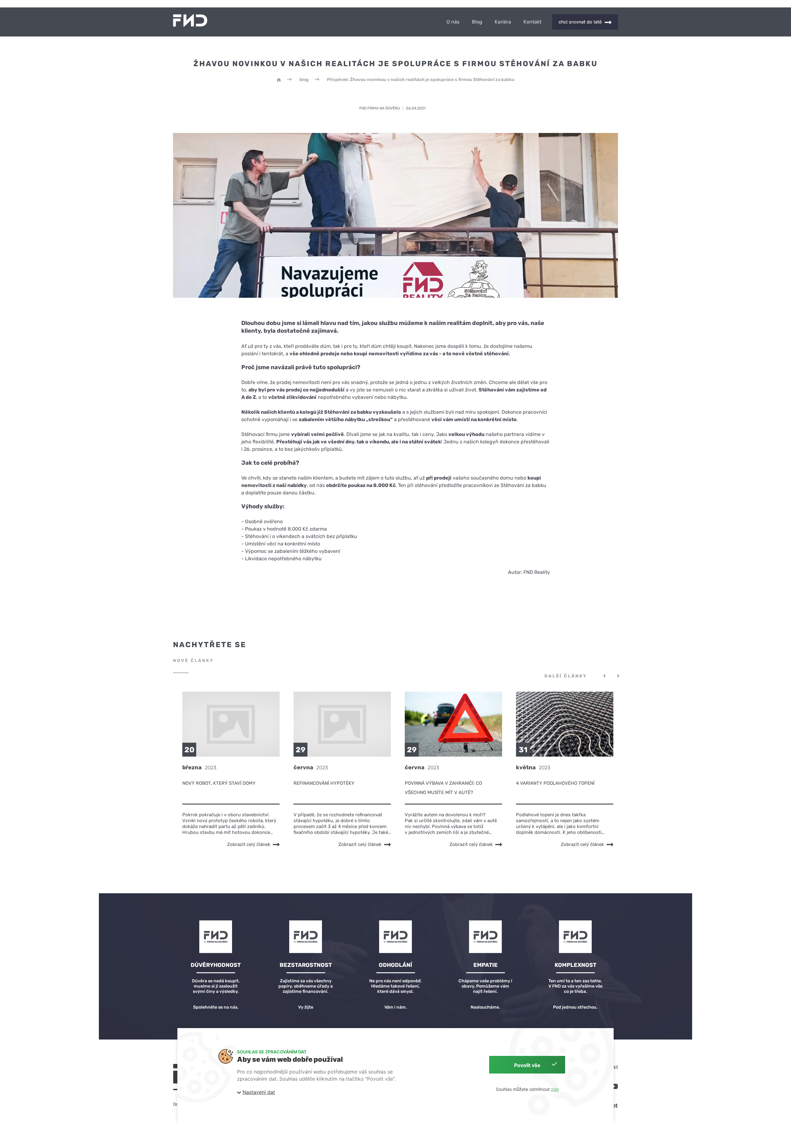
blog (304, 79)
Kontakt (532, 22)
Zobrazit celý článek (248, 844)
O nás (452, 22)
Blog (477, 22)
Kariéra (503, 22)
